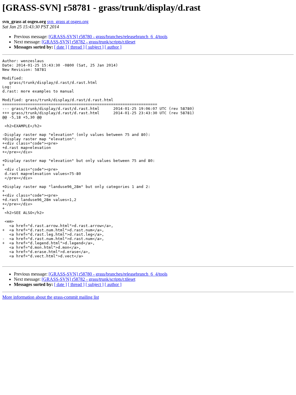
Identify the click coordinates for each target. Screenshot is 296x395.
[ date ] (60, 47)
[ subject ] (94, 47)
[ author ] (113, 47)
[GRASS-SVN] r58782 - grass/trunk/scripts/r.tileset (88, 41)
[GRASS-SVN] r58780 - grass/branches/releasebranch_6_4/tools (108, 36)
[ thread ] (76, 47)
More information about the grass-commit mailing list (50, 297)
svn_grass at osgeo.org (67, 21)
